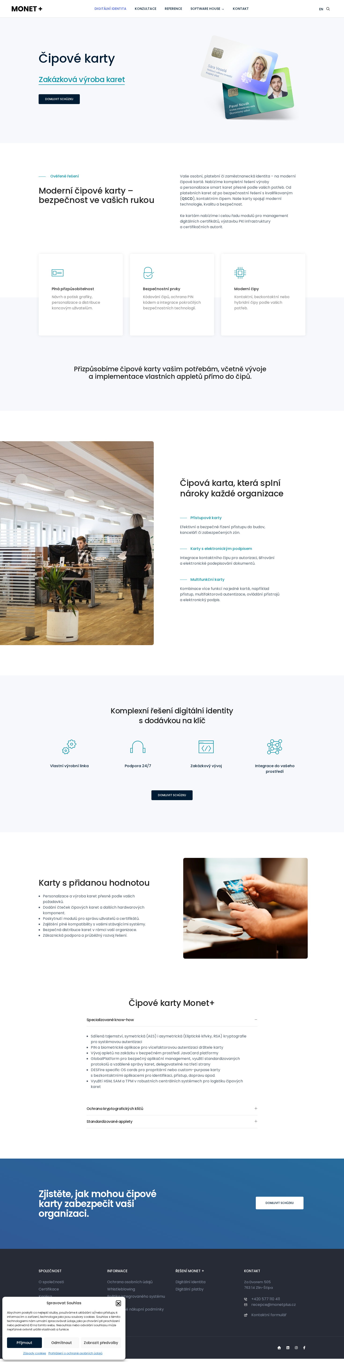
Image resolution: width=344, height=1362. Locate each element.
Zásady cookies (34, 1353)
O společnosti (51, 1282)
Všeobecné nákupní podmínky (135, 1309)
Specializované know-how (110, 1019)
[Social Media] (279, 1347)
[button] (118, 1303)
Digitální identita (110, 8)
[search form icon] (328, 9)
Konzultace (145, 8)
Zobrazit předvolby (101, 1342)
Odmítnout (61, 1342)
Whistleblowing (121, 1289)
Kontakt (241, 8)
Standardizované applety (109, 1121)
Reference (173, 8)
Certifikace (49, 1289)
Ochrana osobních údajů (130, 1282)
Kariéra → (48, 1296)
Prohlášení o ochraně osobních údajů (75, 1353)
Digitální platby (190, 1289)
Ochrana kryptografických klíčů (115, 1108)
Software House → (207, 8)
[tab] (172, 1020)
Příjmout (24, 1342)
